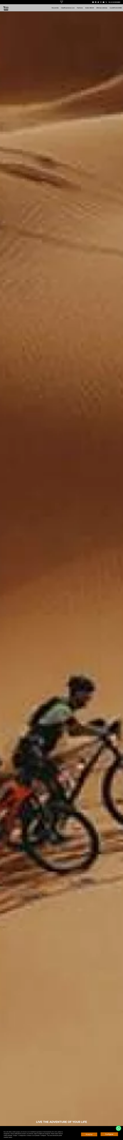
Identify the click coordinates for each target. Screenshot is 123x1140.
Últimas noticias (101, 8)
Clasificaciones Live (68, 8)
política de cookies (17, 1137)
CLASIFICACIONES (116, 8)
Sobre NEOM (89, 8)
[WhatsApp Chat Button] (118, 1128)
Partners (80, 8)
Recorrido (55, 8)
